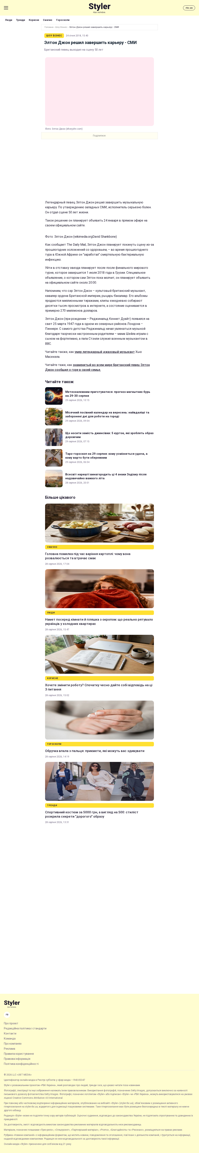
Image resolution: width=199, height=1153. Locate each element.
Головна (49, 27)
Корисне (34, 19)
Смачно (47, 19)
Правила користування (19, 1053)
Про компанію (13, 1043)
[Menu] (6, 7)
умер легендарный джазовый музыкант (105, 352)
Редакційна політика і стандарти (25, 1028)
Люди (8, 19)
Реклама (9, 1048)
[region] (99, 169)
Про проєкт (11, 1023)
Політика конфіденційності (21, 1063)
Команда (10, 1038)
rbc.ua (189, 8)
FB (7, 1015)
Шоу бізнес (61, 27)
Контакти (10, 1033)
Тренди (20, 19)
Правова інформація (17, 1058)
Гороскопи (62, 19)
